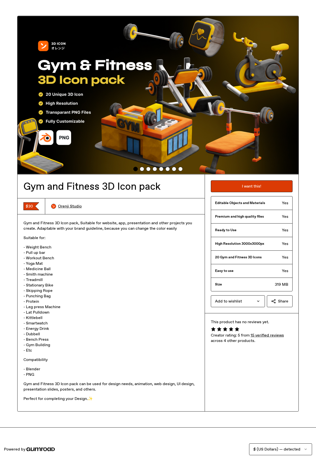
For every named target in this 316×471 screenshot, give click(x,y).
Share (283, 301)
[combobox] (238, 301)
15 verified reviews (267, 335)
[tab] (135, 169)
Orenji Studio (70, 206)
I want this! (251, 186)
